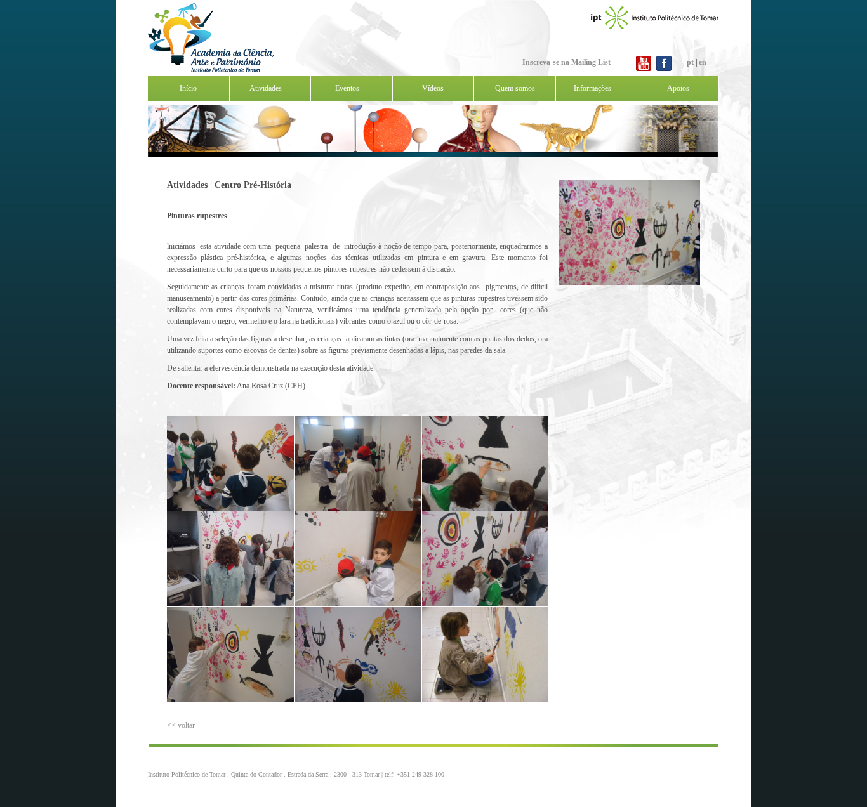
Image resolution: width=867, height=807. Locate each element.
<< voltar (181, 725)
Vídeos (433, 88)
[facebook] (664, 71)
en (702, 62)
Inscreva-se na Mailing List (566, 62)
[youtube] (643, 71)
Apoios (678, 88)
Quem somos (515, 88)
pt (690, 62)
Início (188, 88)
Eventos (347, 88)
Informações (592, 88)
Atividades (265, 88)
